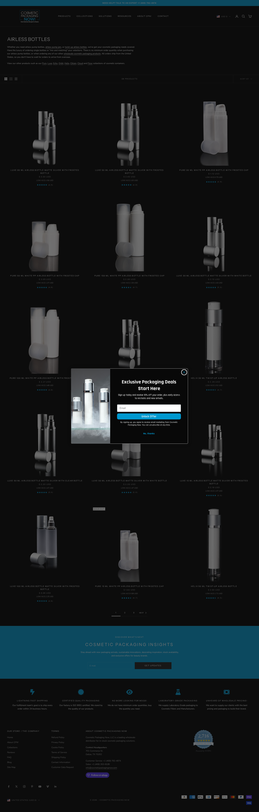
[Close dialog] (184, 372)
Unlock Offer (148, 416)
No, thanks (149, 433)
